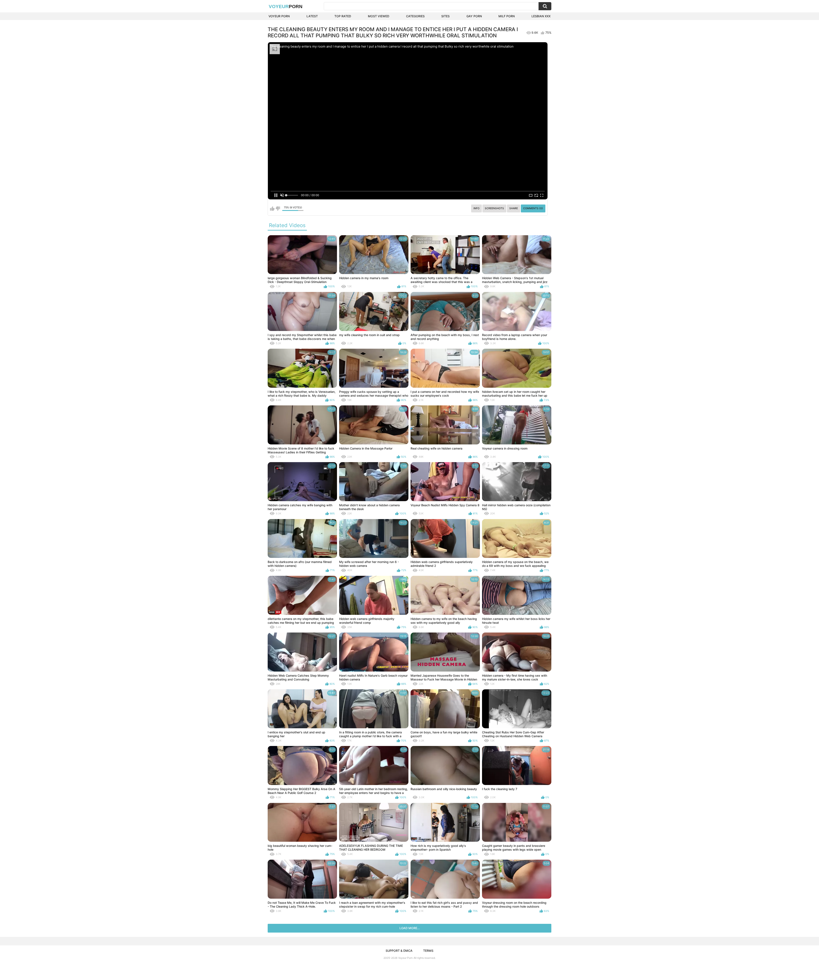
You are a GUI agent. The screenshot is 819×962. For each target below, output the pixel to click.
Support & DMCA (399, 950)
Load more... (409, 928)
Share (513, 208)
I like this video (272, 208)
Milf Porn (506, 16)
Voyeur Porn (279, 16)
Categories (415, 16)
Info (476, 208)
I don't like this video (278, 208)
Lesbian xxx (540, 16)
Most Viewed (378, 16)
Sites (445, 16)
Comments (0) (533, 208)
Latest (312, 16)
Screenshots (494, 208)
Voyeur (285, 6)
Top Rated (342, 16)
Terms (428, 950)
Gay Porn (474, 16)
